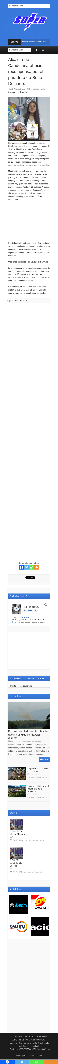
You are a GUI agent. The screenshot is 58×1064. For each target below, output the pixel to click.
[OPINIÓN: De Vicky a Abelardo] (16, 824)
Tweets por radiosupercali (21, 686)
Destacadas (34, 89)
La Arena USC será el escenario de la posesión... (38, 789)
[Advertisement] (29, 223)
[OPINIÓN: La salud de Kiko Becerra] (16, 853)
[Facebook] (21, 567)
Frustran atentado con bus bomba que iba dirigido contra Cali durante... (28, 735)
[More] (36, 567)
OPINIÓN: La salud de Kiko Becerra (16, 863)
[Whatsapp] (31, 567)
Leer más (44, 759)
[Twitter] (26, 567)
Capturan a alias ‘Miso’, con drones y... (39, 770)
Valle (43, 89)
